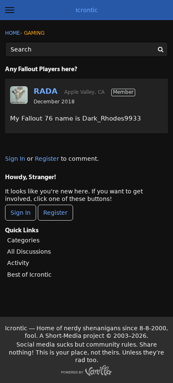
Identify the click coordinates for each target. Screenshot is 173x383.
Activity (18, 263)
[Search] (160, 49)
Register (47, 158)
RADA (46, 91)
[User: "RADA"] (19, 95)
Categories (23, 240)
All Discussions (29, 251)
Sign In (15, 158)
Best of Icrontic (29, 274)
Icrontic (87, 10)
